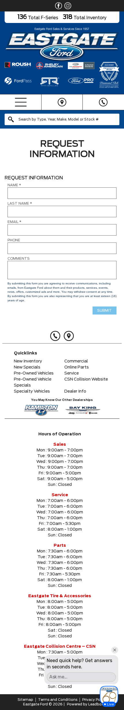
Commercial (76, 361)
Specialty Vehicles (32, 391)
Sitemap (25, 699)
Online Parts (76, 367)
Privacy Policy (94, 699)
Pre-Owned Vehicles (34, 373)
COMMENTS (18, 258)
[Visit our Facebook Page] (57, 5)
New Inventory (28, 361)
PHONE (13, 240)
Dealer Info (75, 391)
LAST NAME (19, 203)
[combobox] (62, 119)
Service (71, 373)
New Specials (27, 367)
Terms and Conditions (57, 699)
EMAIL (14, 222)
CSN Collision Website (86, 379)
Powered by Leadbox (85, 704)
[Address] (61, 102)
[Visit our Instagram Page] (66, 5)
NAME (14, 185)
